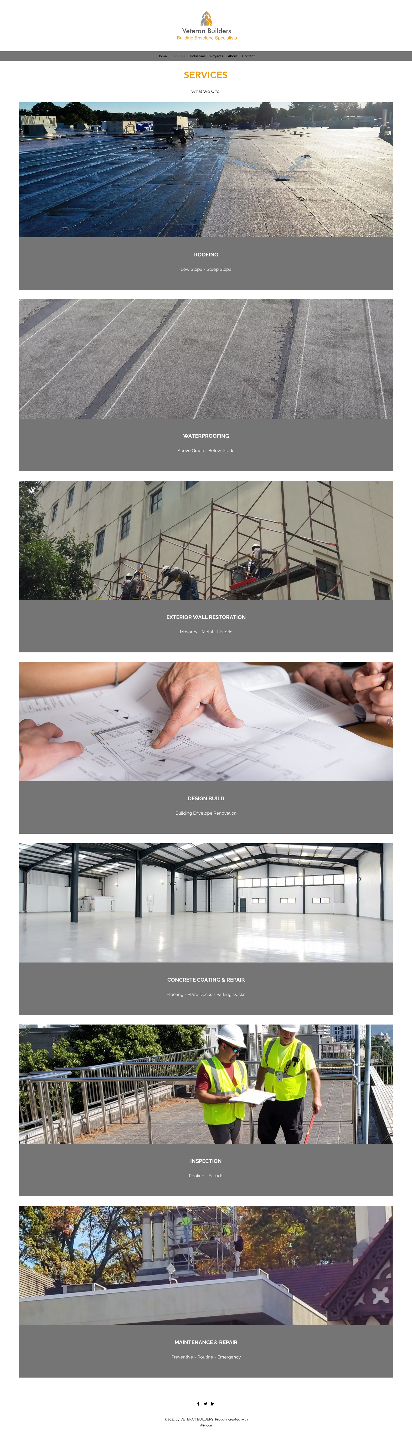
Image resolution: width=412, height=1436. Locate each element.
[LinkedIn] (212, 1403)
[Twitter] (205, 1403)
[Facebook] (198, 1403)
